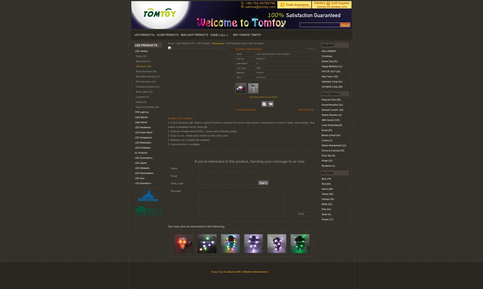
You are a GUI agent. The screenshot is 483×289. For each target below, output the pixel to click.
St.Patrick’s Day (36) (332, 86)
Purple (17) (327, 219)
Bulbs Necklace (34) (146, 71)
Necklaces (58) (143, 66)
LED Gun (139, 178)
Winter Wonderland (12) (334, 145)
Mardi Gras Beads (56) (147, 107)
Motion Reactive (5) (332, 115)
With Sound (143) (331, 120)
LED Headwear (143, 127)
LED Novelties (142, 183)
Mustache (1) (328, 166)
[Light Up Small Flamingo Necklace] (253, 243)
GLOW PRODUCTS (168, 35)
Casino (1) (327, 140)
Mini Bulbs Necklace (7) (148, 76)
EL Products (141, 153)
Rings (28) (141, 56)
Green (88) (327, 189)
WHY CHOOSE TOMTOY (247, 35)
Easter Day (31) (330, 61)
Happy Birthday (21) (332, 66)
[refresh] (263, 183)
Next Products (306, 109)
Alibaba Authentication (255, 272)
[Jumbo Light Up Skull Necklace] (184, 243)
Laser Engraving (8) (332, 125)
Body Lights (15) (144, 92)
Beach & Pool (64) (331, 135)
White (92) (327, 204)
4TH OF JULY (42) (331, 71)
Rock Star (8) (328, 155)
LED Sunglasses (143, 137)
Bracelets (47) (143, 61)
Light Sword (141, 122)
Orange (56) (328, 199)
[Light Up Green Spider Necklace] (300, 243)
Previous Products (246, 109)
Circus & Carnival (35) (333, 150)
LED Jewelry (141, 51)
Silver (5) (326, 214)
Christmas (327, 56)
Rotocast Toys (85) (331, 99)
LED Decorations (143, 158)
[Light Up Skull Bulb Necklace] (207, 243)
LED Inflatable (142, 168)
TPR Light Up (142, 112)
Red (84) (326, 184)
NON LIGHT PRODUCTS (194, 35)
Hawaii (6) (141, 102)
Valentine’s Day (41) (332, 81)
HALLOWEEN (329, 51)
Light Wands (141, 117)
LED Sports (141, 163)
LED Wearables (143, 142)
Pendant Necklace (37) (147, 86)
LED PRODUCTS (143, 35)
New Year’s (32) (330, 76)
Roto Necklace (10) (146, 81)
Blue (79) (326, 179)
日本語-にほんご (219, 35)
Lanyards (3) (142, 97)
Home (171, 43)
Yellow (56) (327, 194)
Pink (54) (326, 209)
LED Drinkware (143, 147)
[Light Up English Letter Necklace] (230, 243)
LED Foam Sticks (143, 132)
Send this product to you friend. (263, 97)
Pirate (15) (327, 160)
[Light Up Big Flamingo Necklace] (276, 243)
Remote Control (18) (332, 110)
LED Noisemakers (144, 173)
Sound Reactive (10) (332, 105)
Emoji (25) (327, 130)
